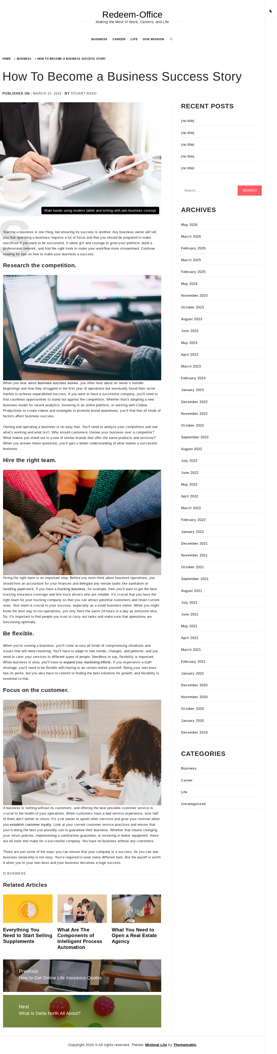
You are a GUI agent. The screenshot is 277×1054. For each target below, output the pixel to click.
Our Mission (153, 39)
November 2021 (194, 555)
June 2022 (190, 473)
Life (134, 39)
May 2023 (189, 343)
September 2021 (195, 579)
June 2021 (190, 614)
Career (119, 39)
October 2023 (192, 307)
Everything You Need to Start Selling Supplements (27, 935)
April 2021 (189, 638)
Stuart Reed (84, 93)
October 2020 (192, 709)
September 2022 (195, 437)
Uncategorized (193, 804)
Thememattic (185, 1045)
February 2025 (193, 272)
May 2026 (189, 225)
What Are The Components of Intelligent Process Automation (79, 938)
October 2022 (192, 425)
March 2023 (191, 366)
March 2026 (191, 236)
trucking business (72, 589)
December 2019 (194, 732)
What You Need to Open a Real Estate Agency (134, 935)
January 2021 (192, 673)
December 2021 (194, 543)
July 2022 (189, 461)
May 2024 (189, 284)
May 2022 (189, 484)
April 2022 (189, 496)
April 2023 (189, 355)
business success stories (58, 383)
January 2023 (192, 390)
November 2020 (194, 697)
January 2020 (192, 721)
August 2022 (191, 449)
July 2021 (189, 603)
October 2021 (192, 567)
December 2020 (194, 685)
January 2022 (192, 532)
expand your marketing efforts (87, 662)
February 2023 (193, 378)
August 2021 (191, 591)
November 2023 (194, 295)
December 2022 (194, 402)
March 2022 (191, 508)
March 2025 (191, 260)
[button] (270, 11)
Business (99, 39)
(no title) (187, 121)
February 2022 (193, 520)
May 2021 (189, 626)
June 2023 (190, 331)
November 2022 (194, 414)
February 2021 (193, 662)
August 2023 (191, 319)
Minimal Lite (156, 1045)
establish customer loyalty (30, 825)
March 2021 (191, 650)
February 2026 (193, 248)
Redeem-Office (132, 14)
